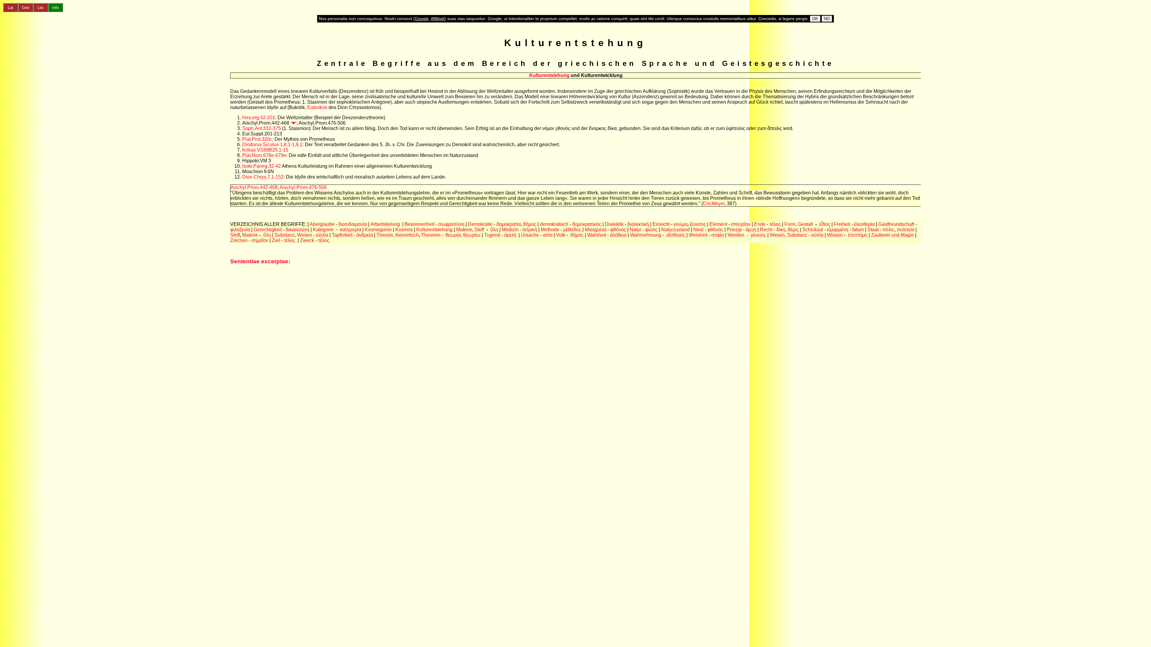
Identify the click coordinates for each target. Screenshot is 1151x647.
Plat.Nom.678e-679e (264, 155)
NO (827, 18)
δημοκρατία (508, 224)
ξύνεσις (698, 224)
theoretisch (407, 235)
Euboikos (317, 107)
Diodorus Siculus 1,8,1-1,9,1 (272, 144)
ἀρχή (751, 229)
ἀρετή (510, 235)
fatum (858, 229)
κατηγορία (350, 229)
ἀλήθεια (618, 235)
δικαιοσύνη (297, 229)
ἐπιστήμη (857, 235)
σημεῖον (259, 240)
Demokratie (480, 224)
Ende (760, 224)
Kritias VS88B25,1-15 (265, 149)
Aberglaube (322, 224)
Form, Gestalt (798, 224)
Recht (767, 229)
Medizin (510, 229)
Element (718, 224)
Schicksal (813, 229)
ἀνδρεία (364, 235)
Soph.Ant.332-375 (261, 128)
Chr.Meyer (713, 203)
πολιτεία (905, 229)
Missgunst (595, 229)
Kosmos (404, 229)
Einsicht (661, 224)
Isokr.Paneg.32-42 (261, 166)
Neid (698, 229)
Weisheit (698, 235)
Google (422, 18)
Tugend (492, 235)
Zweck (307, 240)
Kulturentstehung (434, 229)
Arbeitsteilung (385, 224)
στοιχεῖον (741, 224)
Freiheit (842, 224)
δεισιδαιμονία (352, 224)
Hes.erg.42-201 (258, 117)
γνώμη (681, 224)
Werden (735, 235)
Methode (550, 229)
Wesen (304, 235)
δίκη (780, 229)
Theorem (430, 235)
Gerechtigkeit (268, 229)
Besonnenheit (419, 224)
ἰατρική (529, 229)
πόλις (888, 229)
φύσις (651, 229)
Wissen (835, 235)
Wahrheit (596, 235)
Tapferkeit (342, 235)
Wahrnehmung (645, 235)
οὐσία (322, 235)
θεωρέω (471, 235)
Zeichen (239, 240)
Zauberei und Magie (892, 235)
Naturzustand (675, 229)
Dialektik (614, 224)
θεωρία (453, 235)
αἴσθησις (675, 235)
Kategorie (323, 229)
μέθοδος (572, 229)
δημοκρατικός (586, 224)
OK (815, 18)
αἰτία (547, 235)
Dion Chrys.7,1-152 (263, 176)
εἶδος (824, 224)
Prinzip (734, 229)
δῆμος (529, 224)
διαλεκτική (638, 224)
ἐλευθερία (864, 224)
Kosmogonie (378, 229)
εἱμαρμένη (837, 229)
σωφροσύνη (451, 224)
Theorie (384, 235)
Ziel (276, 240)
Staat (873, 229)
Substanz (285, 235)
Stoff (479, 229)
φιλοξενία (240, 229)
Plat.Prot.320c (257, 139)
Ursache (530, 235)
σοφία (717, 235)
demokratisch (554, 224)
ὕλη (494, 229)
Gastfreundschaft (896, 224)
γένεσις (758, 235)
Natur (635, 229)
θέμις (793, 229)
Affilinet (438, 18)
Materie (464, 229)
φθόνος (618, 229)
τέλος (775, 224)
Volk (560, 235)
